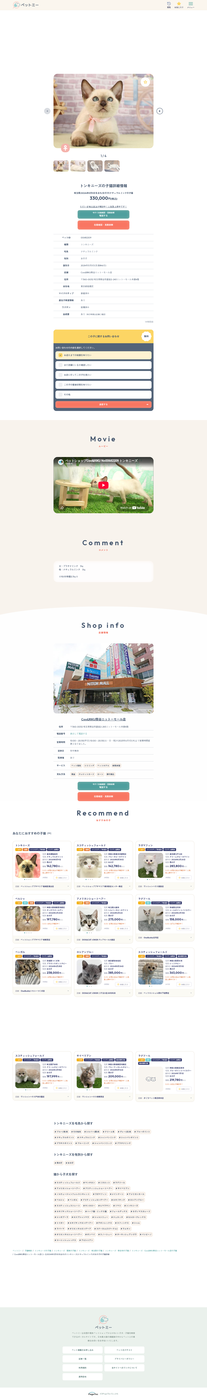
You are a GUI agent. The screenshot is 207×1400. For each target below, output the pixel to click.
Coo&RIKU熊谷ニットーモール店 (103, 719)
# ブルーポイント (142, 1132)
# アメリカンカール (135, 1194)
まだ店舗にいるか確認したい (78, 365)
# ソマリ (117, 1206)
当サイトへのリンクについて (124, 1368)
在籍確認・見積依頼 (103, 225)
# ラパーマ (59, 1229)
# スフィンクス (122, 1223)
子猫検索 (28, 1251)
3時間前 (168, 878)
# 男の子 (58, 1163)
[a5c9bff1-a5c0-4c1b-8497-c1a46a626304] (145, 82)
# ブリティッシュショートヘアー (97, 1188)
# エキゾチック (118, 1200)
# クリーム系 (109, 1132)
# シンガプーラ (61, 1217)
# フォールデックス (118, 1211)
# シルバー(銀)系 (92, 1132)
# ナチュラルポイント (64, 1137)
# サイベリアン (122, 1188)
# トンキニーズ (131, 1206)
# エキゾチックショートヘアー (68, 1211)
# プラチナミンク (123, 1143)
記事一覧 (83, 1359)
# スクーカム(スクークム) (105, 1229)
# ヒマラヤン (104, 1206)
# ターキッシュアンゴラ (126, 1234)
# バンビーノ (146, 1234)
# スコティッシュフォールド (67, 1182)
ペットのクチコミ (124, 1350)
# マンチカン (89, 1182)
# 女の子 (69, 1163)
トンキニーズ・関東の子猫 (65, 1251)
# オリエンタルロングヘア (79, 1229)
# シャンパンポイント (129, 1137)
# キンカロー (89, 1206)
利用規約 (83, 1368)
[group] (103, 111)
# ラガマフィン (100, 1194)
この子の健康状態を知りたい (78, 384)
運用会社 (83, 1376)
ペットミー (17, 1251)
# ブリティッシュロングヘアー (94, 1200)
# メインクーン (117, 1194)
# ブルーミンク (82, 1143)
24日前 (167, 984)
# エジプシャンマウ (80, 1217)
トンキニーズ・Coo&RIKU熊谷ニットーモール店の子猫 (154, 1251)
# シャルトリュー (100, 1217)
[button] (47, 111)
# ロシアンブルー (136, 1200)
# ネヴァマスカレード (140, 1211)
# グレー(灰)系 (124, 1132)
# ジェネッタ (117, 1217)
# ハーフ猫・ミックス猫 (96, 1211)
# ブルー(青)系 (61, 1132)
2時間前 (45, 878)
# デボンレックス (104, 1223)
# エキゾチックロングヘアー (80, 1223)
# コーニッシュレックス (65, 1240)
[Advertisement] (103, 43)
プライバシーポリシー (124, 1359)
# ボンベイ (90, 1234)
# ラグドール (119, 1182)
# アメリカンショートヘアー (67, 1188)
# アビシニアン (86, 1240)
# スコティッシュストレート (67, 1206)
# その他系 (76, 1132)
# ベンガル (72, 1200)
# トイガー (59, 1223)
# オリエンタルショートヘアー (68, 1234)
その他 (67, 394)
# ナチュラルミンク (86, 1137)
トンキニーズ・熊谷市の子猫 (117, 1251)
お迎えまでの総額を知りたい (78, 355)
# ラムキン (125, 1229)
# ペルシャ (59, 1200)
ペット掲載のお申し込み (82, 1350)
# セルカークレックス (136, 1217)
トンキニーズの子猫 (43, 1251)
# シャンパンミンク (107, 1137)
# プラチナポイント (63, 1143)
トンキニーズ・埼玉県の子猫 (90, 1251)
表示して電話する (78, 733)
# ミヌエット (104, 1182)
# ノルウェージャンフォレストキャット (72, 1194)
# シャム (136, 1223)
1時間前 (45, 982)
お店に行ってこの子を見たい (78, 375)
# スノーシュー (105, 1234)
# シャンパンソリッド (102, 1143)
